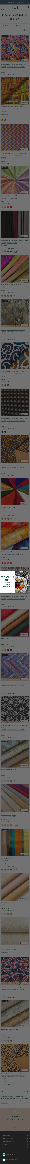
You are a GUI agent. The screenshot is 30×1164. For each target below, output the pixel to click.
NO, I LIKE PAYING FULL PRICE (7, 586)
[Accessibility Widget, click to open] (4, 1154)
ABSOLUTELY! (7, 584)
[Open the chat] (4, 1160)
